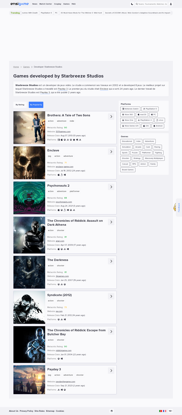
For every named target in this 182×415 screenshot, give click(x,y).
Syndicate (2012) (59, 295)
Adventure (61, 121)
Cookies (60, 411)
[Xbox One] (71, 139)
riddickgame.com (63, 350)
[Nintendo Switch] (58, 139)
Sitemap (50, 411)
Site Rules (40, 411)
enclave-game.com (64, 166)
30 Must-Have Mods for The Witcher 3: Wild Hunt (72, 13)
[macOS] (58, 174)
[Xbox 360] (65, 139)
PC (47, 13)
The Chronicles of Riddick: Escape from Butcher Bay (76, 332)
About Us (13, 411)
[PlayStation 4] (80, 139)
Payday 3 (63, 88)
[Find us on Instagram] (112, 411)
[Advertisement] (91, 38)
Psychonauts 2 (58, 186)
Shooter (60, 230)
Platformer (75, 191)
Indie (72, 121)
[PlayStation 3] (68, 139)
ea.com (59, 311)
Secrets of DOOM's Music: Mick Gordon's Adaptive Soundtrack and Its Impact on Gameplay (134, 13)
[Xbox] (58, 358)
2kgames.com (62, 276)
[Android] (74, 139)
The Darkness (57, 260)
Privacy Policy (26, 411)
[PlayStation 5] (58, 389)
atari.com (60, 241)
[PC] (77, 139)
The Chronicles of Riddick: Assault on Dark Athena (75, 223)
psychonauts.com (64, 202)
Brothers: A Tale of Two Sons (68, 115)
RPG (49, 156)
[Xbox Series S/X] (71, 210)
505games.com (63, 131)
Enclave (104, 88)
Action (51, 121)
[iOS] (61, 139)
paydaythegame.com (65, 381)
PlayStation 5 (37, 13)
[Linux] (61, 174)
